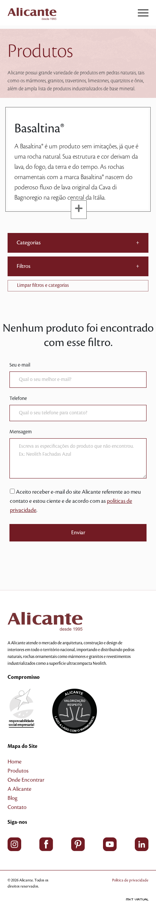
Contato (17, 807)
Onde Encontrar (26, 780)
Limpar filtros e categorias (43, 285)
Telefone (18, 398)
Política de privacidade (130, 880)
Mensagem (20, 431)
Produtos (18, 771)
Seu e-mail (19, 365)
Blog (12, 798)
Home (15, 762)
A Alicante (19, 789)
